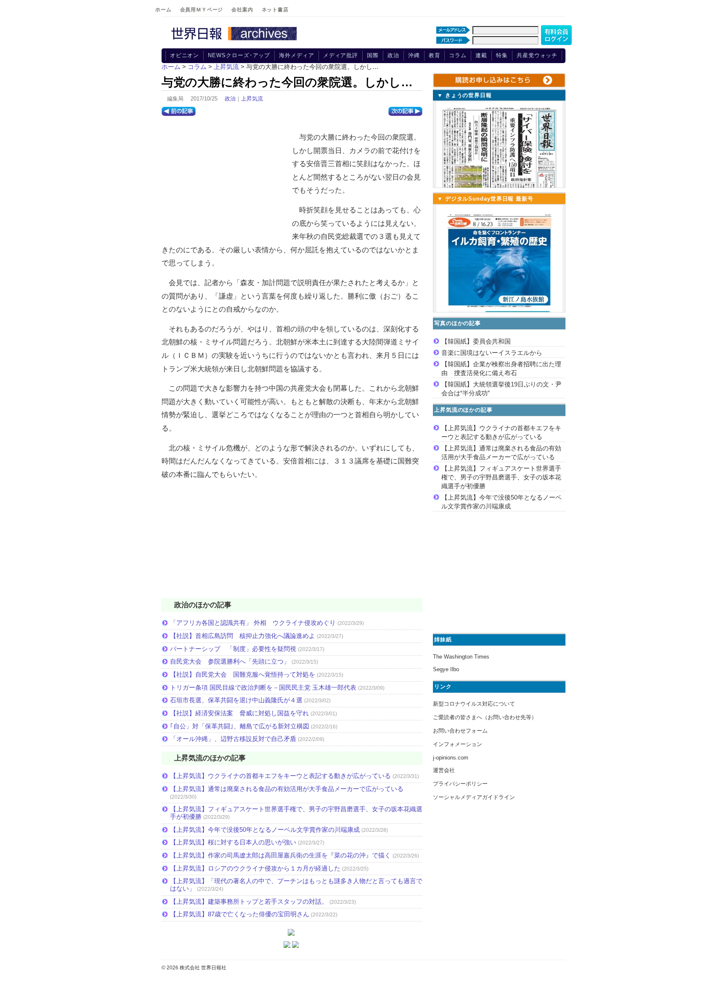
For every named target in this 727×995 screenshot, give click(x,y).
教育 (434, 55)
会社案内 (242, 10)
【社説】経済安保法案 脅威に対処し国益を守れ (239, 713)
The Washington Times (461, 657)
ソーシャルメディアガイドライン (474, 797)
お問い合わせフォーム (460, 731)
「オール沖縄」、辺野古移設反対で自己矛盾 (233, 738)
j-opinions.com (450, 757)
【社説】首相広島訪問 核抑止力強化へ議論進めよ (242, 635)
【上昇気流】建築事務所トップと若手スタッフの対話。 (249, 901)
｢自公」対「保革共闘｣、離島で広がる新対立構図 (239, 726)
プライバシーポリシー (460, 784)
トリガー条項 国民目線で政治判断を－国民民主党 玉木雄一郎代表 (263, 687)
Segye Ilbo (446, 669)
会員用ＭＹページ (201, 10)
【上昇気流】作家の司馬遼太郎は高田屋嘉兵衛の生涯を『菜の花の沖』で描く (280, 855)
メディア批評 (340, 55)
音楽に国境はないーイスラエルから (491, 352)
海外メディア (296, 55)
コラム (458, 55)
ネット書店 (275, 10)
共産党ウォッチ (537, 55)
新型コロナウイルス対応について (474, 704)
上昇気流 (252, 98)
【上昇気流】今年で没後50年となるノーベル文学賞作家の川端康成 (265, 829)
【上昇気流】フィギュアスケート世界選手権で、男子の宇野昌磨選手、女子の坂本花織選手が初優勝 (501, 477)
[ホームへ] (235, 41)
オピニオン (184, 55)
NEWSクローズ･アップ (239, 55)
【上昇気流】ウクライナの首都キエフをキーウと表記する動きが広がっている (280, 775)
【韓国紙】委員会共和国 (476, 341)
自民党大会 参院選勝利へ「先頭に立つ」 (230, 661)
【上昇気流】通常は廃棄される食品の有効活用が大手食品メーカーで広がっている (286, 788)
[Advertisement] (225, 181)
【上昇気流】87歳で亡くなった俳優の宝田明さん (239, 914)
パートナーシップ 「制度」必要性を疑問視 (233, 648)
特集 (502, 55)
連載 (481, 55)
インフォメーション (457, 744)
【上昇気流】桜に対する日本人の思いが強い (233, 842)
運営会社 (444, 770)
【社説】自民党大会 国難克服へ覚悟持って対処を (242, 674)
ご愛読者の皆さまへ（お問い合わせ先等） (485, 717)
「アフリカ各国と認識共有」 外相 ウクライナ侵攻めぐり (253, 622)
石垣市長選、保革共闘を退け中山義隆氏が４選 (236, 700)
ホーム (163, 10)
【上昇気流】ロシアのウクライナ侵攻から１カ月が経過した (255, 868)
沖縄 (414, 55)
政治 (393, 55)
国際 (373, 55)
